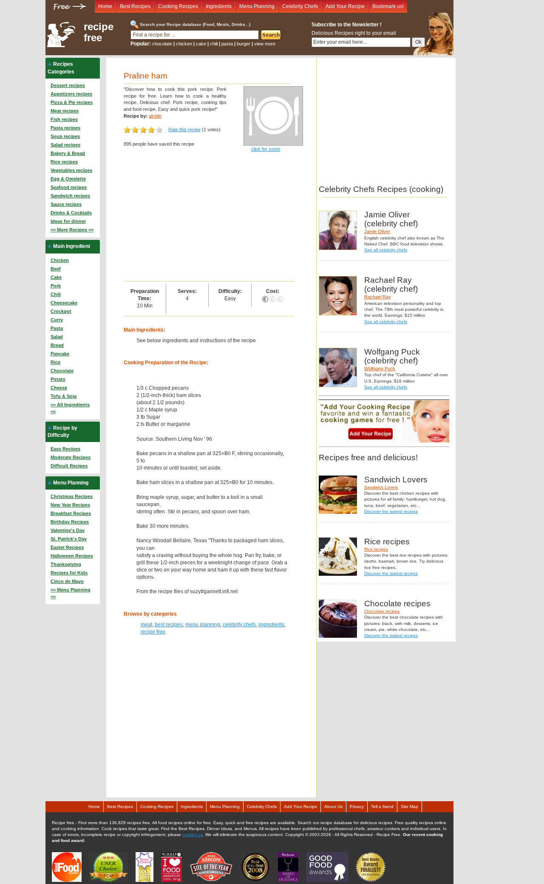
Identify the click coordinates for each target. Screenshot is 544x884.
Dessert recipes (68, 85)
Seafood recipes (69, 187)
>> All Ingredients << (70, 408)
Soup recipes (65, 136)
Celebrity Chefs (300, 6)
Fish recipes (64, 119)
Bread (57, 345)
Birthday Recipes (70, 521)
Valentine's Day (68, 530)
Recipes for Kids (69, 572)
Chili (56, 294)
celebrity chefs (239, 625)
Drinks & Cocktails (71, 212)
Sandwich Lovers (381, 487)
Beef (56, 268)
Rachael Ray (377, 296)
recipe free (98, 32)
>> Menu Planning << (71, 593)
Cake (56, 277)
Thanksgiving (66, 564)
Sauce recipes (66, 204)
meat (146, 625)
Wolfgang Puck (379, 368)
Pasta (57, 328)
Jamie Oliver (377, 231)
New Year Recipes (70, 504)
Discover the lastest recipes (391, 511)
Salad (57, 336)
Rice (55, 362)
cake (201, 43)
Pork (56, 285)
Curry (57, 319)
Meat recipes (65, 110)
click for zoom (265, 149)
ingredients (271, 625)
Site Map (409, 806)
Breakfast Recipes (71, 513)
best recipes (169, 625)
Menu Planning (257, 6)
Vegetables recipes (71, 170)
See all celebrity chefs (385, 250)
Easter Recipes (67, 547)
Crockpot (61, 311)
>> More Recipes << (72, 229)
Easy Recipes (65, 448)
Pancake (60, 353)
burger (243, 43)
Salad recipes (65, 144)
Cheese (59, 387)
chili (214, 43)
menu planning (202, 625)
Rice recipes (64, 161)
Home (105, 6)
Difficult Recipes (69, 465)
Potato (58, 379)
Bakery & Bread (68, 153)
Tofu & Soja (63, 396)
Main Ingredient (71, 246)
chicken (184, 43)
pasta (227, 43)
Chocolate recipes (382, 611)
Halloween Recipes (72, 555)
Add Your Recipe (345, 6)
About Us (333, 806)
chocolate (162, 43)
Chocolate (62, 370)
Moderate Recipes (71, 457)
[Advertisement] (208, 217)
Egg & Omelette (68, 178)
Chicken (60, 260)
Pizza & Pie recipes (72, 102)
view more (264, 43)
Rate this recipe (184, 129)
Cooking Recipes (178, 6)
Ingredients (219, 6)
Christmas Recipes (72, 496)
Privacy (357, 806)
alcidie (155, 115)
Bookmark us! (388, 6)
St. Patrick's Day (69, 538)
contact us (192, 834)
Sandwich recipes (70, 195)
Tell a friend (382, 806)
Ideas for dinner (68, 221)
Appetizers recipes (71, 93)
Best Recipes (135, 6)
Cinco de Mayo (67, 581)
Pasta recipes (65, 127)
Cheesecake (64, 302)
